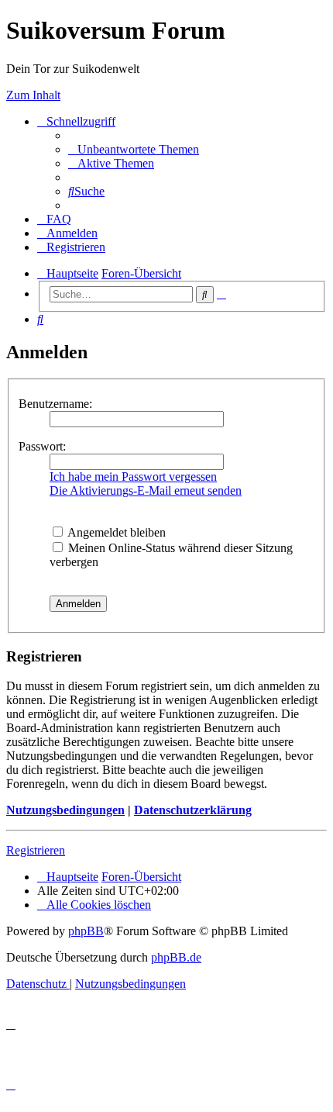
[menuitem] (133, 149)
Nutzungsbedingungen (65, 810)
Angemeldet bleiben (115, 532)
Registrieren (35, 850)
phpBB (86, 931)
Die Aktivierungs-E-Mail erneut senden (146, 490)
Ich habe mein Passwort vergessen (133, 476)
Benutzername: (55, 403)
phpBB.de (176, 957)
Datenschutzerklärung (193, 810)
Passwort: (42, 446)
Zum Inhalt (33, 95)
